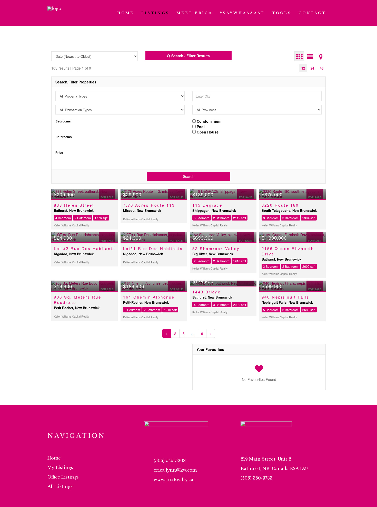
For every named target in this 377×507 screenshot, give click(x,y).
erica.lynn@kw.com (175, 470)
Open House (207, 131)
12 (303, 68)
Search (188, 176)
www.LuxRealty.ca (173, 479)
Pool (200, 126)
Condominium (208, 121)
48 (321, 68)
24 (312, 68)
